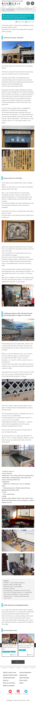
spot (20, 650)
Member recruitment (8, 685)
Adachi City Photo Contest (10, 675)
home (3, 8)
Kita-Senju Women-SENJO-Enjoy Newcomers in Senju (9, 647)
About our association (9, 682)
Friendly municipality (9, 677)
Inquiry (21, 682)
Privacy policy (23, 680)
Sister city (6, 680)
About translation (24, 677)
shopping (13, 651)
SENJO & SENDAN (6, 651)
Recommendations (11, 8)
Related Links (23, 675)
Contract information (25, 672)
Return (18, 662)
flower (24, 650)
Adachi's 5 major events (9, 672)
